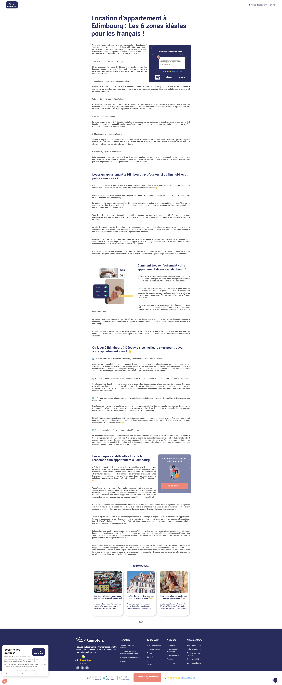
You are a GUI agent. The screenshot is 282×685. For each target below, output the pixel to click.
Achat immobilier (193, 659)
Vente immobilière (194, 663)
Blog (148, 661)
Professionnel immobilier (172, 650)
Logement (171, 645)
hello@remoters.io (194, 649)
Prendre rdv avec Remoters (193, 654)
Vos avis (123, 661)
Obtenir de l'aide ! (174, 486)
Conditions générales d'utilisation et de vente (129, 652)
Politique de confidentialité (130, 658)
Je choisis (25, 674)
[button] (4, 681)
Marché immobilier (154, 645)
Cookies (149, 665)
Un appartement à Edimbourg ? (147, 677)
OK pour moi (40, 674)
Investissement (173, 655)
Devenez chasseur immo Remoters (262, 5)
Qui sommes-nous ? (155, 649)
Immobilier (171, 663)
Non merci (9, 674)
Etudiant (170, 659)
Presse (149, 653)
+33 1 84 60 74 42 (194, 645)
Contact (150, 657)
